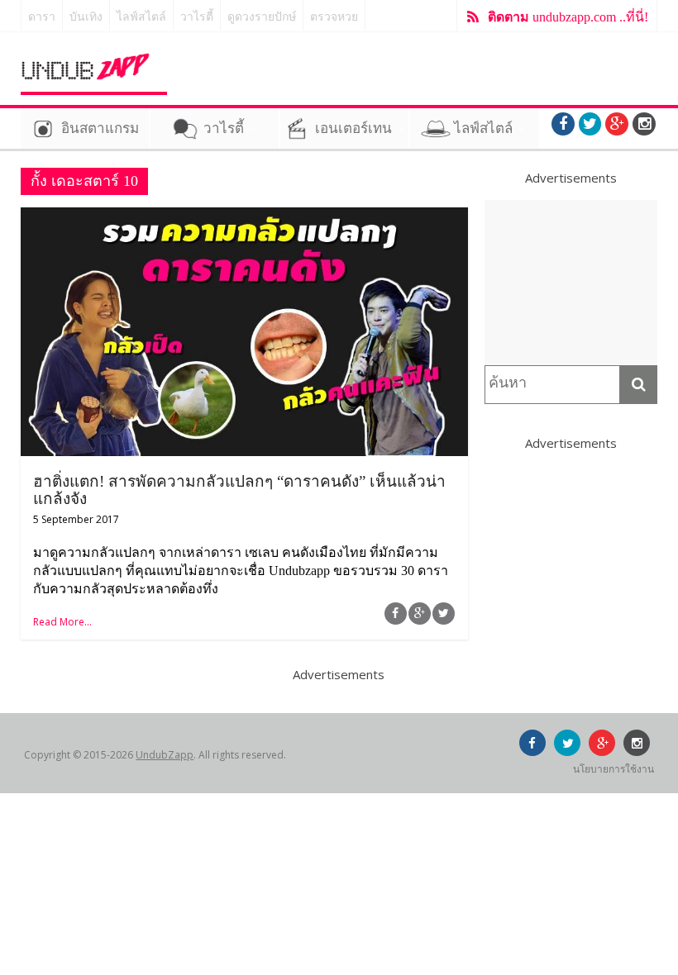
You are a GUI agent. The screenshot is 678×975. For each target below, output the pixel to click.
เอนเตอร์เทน (353, 128)
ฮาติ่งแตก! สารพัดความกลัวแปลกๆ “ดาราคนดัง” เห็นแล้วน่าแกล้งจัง (239, 490)
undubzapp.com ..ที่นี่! (568, 17)
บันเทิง (86, 17)
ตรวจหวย (334, 17)
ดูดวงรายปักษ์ (261, 17)
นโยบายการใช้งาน (613, 769)
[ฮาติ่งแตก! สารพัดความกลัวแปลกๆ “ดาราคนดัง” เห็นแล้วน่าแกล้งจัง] (244, 217)
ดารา (41, 17)
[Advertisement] (571, 282)
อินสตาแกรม (100, 128)
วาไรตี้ (196, 17)
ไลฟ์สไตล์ (141, 17)
